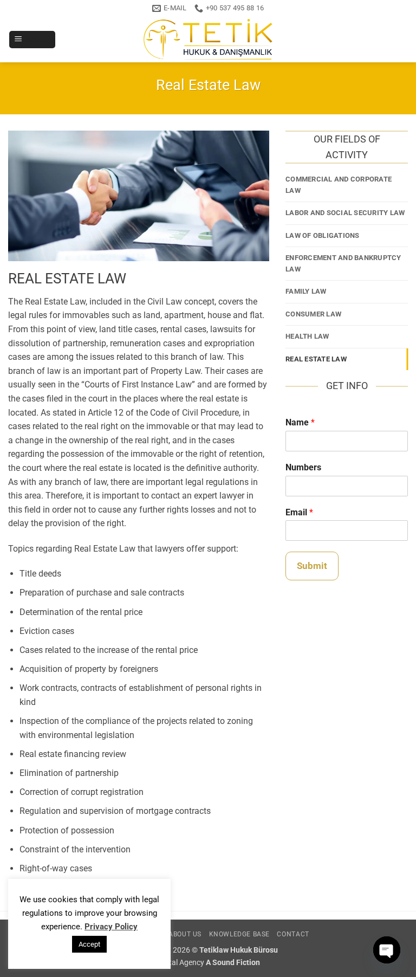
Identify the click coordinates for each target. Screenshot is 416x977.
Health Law (307, 336)
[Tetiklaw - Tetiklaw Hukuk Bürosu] (208, 39)
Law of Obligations (322, 235)
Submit (312, 565)
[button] (32, 40)
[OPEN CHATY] (386, 949)
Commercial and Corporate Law (338, 184)
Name (300, 422)
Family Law (306, 291)
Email (299, 512)
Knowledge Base (239, 934)
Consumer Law (313, 314)
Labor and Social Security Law (345, 213)
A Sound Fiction (233, 962)
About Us (185, 934)
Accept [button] (89, 944)
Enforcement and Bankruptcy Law (343, 263)
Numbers (303, 467)
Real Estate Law (316, 359)
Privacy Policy (111, 926)
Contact (293, 934)
